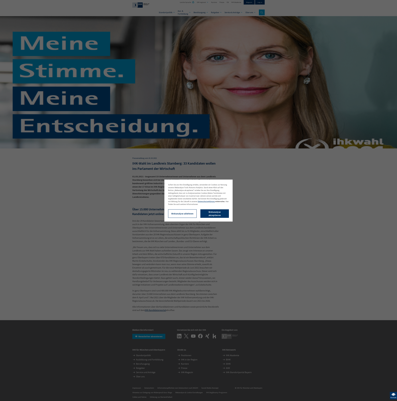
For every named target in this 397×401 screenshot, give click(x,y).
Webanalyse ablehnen (182, 213)
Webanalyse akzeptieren (215, 213)
